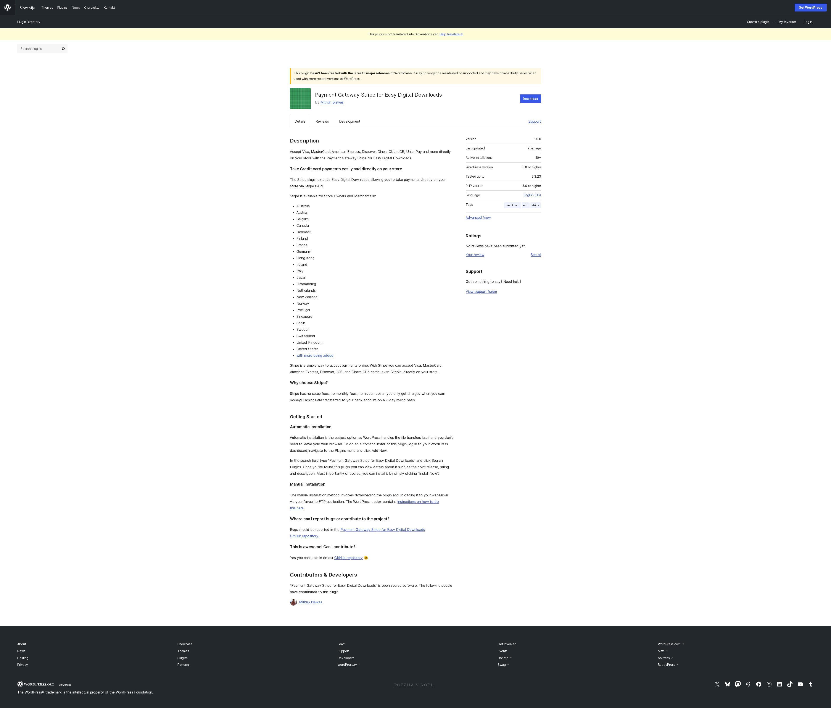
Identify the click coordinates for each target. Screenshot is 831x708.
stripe (535, 205)
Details (300, 121)
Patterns (183, 664)
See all (536, 255)
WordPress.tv (349, 664)
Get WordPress (811, 7)
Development (349, 121)
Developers (346, 658)
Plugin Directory (28, 22)
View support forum (481, 291)
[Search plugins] (63, 48)
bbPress (665, 658)
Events (502, 651)
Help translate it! (451, 34)
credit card (513, 205)
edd (525, 205)
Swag (503, 664)
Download (530, 98)
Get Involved (507, 644)
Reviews (322, 121)
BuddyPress (668, 664)
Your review (475, 255)
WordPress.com (671, 644)
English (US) (532, 195)
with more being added (314, 355)
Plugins (182, 658)
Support (534, 121)
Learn (342, 644)
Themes (183, 651)
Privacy (22, 664)
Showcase (184, 644)
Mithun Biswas (332, 102)
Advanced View (478, 217)
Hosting (22, 658)
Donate (505, 658)
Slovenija (65, 684)
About (21, 644)
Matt (663, 651)
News (21, 651)
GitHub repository (348, 558)
